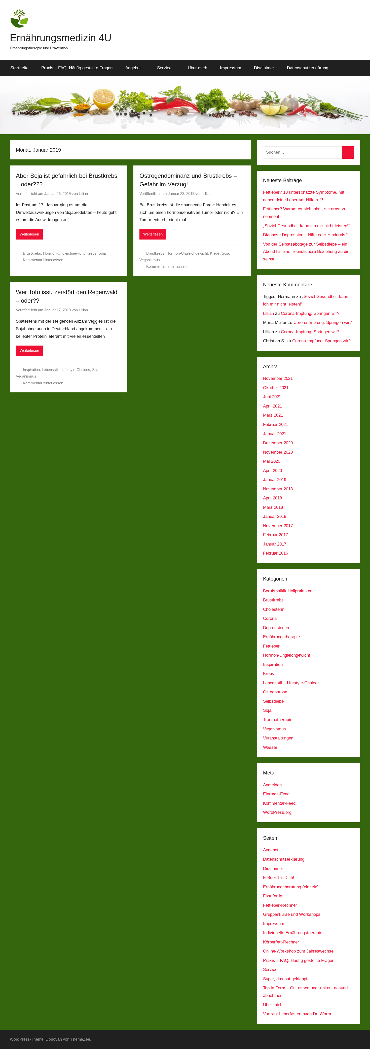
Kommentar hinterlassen (43, 260)
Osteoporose (275, 692)
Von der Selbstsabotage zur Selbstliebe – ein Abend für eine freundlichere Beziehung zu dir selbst (306, 252)
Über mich (197, 67)
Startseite (19, 67)
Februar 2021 (275, 424)
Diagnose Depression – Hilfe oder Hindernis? (305, 234)
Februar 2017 (275, 534)
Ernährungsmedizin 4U (61, 37)
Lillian (83, 193)
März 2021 (273, 415)
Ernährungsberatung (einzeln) (291, 887)
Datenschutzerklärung (307, 67)
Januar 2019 (274, 479)
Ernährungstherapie (281, 636)
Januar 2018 (274, 516)
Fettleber (271, 646)
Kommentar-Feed (279, 803)
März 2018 (273, 507)
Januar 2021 (274, 433)
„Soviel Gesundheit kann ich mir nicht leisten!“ (306, 225)
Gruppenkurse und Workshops (291, 914)
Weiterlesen (29, 234)
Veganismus (149, 260)
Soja (102, 253)
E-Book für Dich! (278, 877)
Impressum (230, 67)
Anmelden (272, 785)
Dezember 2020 (278, 443)
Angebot (133, 67)
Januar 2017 (274, 544)
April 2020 (272, 470)
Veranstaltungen (278, 738)
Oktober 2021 (275, 387)
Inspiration (31, 369)
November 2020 (278, 452)
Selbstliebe (273, 701)
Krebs (91, 253)
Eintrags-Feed (276, 794)
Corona (270, 618)
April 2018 (272, 498)
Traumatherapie (277, 719)
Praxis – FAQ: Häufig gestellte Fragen (77, 67)
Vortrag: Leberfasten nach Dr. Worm (297, 1013)
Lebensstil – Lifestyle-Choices (291, 683)
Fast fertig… (274, 896)
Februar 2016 (275, 553)
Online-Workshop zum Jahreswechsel (299, 951)
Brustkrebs (32, 253)
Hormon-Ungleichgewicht (64, 253)
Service (164, 67)
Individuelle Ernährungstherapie (292, 932)
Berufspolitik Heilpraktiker (287, 591)
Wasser (270, 747)
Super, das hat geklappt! (286, 978)
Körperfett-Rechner (281, 942)
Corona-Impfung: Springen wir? (310, 313)
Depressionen (276, 627)
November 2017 (278, 525)
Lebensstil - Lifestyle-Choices (66, 369)
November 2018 (278, 489)
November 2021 (278, 378)
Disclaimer (264, 67)
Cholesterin (273, 609)
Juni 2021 (272, 396)
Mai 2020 (271, 461)
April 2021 (272, 406)
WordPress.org (277, 812)
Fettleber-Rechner (280, 905)
